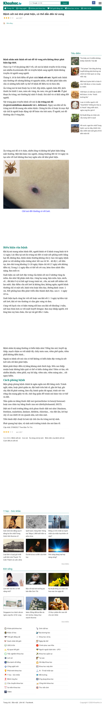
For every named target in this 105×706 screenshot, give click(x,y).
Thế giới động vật (56, 8)
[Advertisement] (36, 41)
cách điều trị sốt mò (10, 441)
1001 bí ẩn (87, 8)
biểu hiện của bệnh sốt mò (54, 438)
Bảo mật (15, 702)
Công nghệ (22, 8)
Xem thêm (65, 564)
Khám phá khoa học (38, 8)
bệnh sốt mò (16, 438)
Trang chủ (10, 8)
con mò (25, 438)
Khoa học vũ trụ (73, 8)
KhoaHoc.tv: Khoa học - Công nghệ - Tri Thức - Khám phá (14, 3)
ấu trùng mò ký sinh (36, 438)
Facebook (29, 702)
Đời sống (10, 23)
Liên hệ (22, 702)
